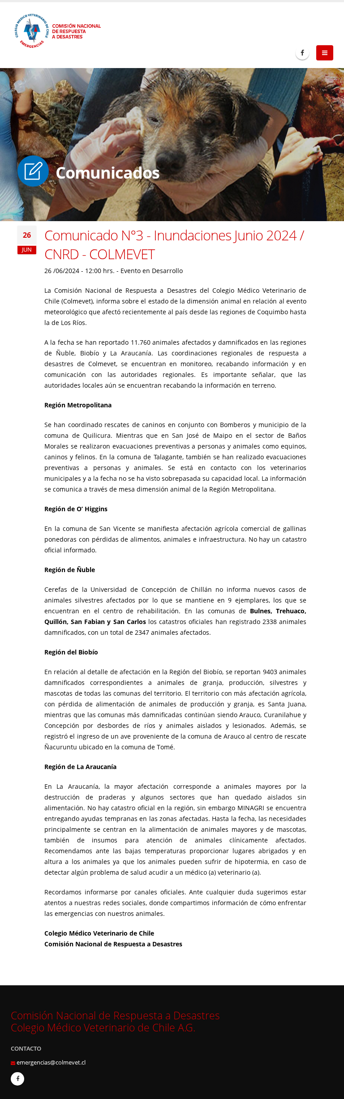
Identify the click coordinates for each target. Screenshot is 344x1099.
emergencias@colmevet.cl (51, 1062)
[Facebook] (302, 53)
